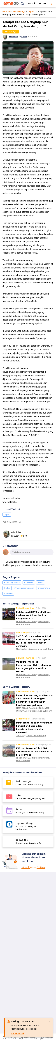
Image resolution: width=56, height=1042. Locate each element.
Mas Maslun (21, 649)
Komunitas (22, 839)
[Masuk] (10, 861)
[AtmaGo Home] (11, 3)
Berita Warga (19, 11)
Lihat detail (17, 1033)
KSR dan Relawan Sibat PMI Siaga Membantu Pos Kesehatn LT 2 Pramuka (34, 751)
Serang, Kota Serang (36, 735)
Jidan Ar (20, 735)
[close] (49, 1021)
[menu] (52, 4)
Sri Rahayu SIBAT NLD (26, 621)
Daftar (43, 3)
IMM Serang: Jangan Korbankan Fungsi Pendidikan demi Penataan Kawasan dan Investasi (34, 727)
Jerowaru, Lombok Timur (41, 649)
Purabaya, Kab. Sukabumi (40, 711)
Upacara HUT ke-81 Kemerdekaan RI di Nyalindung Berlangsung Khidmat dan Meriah (33, 666)
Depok (31, 11)
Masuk (31, 3)
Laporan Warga (24, 823)
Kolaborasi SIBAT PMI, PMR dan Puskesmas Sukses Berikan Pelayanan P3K (33, 615)
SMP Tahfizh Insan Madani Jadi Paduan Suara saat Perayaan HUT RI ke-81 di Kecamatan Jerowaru (33, 641)
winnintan (13, 36)
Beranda (6, 11)
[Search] (22, 3)
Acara (19, 809)
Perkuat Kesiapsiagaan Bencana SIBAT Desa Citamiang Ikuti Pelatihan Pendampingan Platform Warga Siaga (35, 700)
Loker (19, 795)
